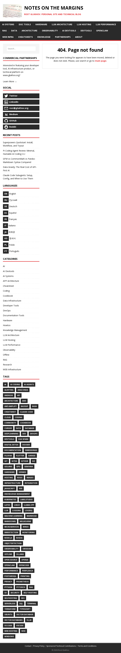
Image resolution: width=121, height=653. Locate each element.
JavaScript (9, 488)
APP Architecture (11, 280)
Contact (28, 646)
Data (18, 428)
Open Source (10, 560)
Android (8, 395)
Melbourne (25, 521)
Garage (31, 455)
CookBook (25, 423)
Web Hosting (10, 631)
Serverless (9, 603)
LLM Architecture (11, 335)
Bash (34, 406)
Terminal (31, 603)
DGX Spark (23, 439)
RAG (5, 359)
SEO (23, 598)
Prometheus (22, 581)
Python (8, 587)
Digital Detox (11, 444)
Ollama (20, 554)
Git (6, 461)
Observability (9, 349)
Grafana (28, 466)
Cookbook (8, 295)
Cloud (7, 417)
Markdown (10, 521)
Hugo (19, 477)
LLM (6, 510)
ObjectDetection (13, 543)
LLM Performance (11, 344)
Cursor (8, 428)
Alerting (8, 390)
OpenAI (24, 560)
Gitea (14, 461)
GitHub (24, 461)
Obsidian (27, 549)
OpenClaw (9, 565)
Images (30, 477)
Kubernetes (10, 499)
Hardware (7, 320)
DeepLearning (11, 433)
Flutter (20, 455)
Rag (31, 587)
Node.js (8, 538)
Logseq (28, 510)
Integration (31, 483)
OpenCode (24, 565)
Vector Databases (13, 620)
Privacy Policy (38, 646)
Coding (6, 290)
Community (10, 423)
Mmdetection (11, 532)
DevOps (7, 310)
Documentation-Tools (13, 315)
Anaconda (23, 390)
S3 (5, 592)
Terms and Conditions (87, 646)
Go (33, 461)
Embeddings (31, 450)
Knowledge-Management (17, 494)
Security (15, 592)
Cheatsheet (8, 286)
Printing (25, 576)
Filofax (8, 455)
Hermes (22, 472)
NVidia (19, 538)
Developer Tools (11, 305)
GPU (18, 466)
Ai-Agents (29, 384)
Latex (7, 505)
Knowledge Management (15, 330)
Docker (26, 444)
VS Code (8, 625)
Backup (24, 406)
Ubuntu (8, 614)
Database (29, 428)
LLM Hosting (9, 340)
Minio (26, 527)
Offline (6, 354)
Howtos (6, 325)
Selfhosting (10, 598)
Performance (11, 570)
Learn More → (10, 81)
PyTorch (20, 587)
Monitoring (28, 532)
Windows (9, 636)
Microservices (11, 527)
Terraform (9, 609)
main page (100, 60)
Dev (24, 433)
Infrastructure (12, 483)
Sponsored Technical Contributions (61, 646)
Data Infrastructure (12, 300)
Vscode (19, 625)
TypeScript (25, 609)
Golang (8, 466)
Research (7, 364)
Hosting (8, 477)
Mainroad (32, 516)
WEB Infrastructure (12, 369)
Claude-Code (26, 412)
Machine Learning (13, 516)
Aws (24, 401)
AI (4, 266)
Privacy (8, 581)
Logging (16, 510)
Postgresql (10, 576)
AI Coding (15, 384)
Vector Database (24, 614)
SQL (21, 603)
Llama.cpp (29, 505)
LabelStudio (26, 499)
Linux (17, 505)
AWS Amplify (10, 406)
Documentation (12, 450)
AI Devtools (8, 271)
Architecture (11, 401)
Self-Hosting (30, 592)
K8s (20, 488)
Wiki (23, 631)
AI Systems (8, 276)
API (18, 395)
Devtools (9, 439)
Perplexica (27, 570)
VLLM (29, 620)
